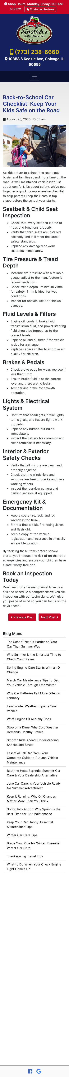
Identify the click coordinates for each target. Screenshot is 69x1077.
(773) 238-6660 (37, 52)
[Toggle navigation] (34, 77)
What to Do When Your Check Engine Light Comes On (34, 866)
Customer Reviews (41, 9)
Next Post (48, 617)
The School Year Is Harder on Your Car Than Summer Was (32, 644)
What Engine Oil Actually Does (29, 719)
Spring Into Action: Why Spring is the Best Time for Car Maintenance (33, 811)
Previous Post (23, 617)
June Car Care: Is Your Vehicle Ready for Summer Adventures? (34, 785)
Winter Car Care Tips (22, 835)
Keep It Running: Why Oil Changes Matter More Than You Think (31, 798)
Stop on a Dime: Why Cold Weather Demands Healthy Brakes (32, 729)
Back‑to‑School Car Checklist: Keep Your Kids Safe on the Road (31, 104)
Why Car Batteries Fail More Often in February (33, 695)
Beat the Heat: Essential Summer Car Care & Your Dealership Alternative (33, 773)
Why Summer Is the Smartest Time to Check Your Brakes (34, 657)
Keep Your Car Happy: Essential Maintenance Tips (30, 824)
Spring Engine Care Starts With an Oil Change (34, 670)
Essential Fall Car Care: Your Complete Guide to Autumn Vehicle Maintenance (32, 757)
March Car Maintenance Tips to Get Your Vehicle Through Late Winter (33, 682)
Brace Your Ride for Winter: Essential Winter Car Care (33, 845)
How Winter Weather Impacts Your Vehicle (32, 708)
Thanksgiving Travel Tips (25, 856)
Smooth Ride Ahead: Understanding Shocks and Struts (33, 742)
